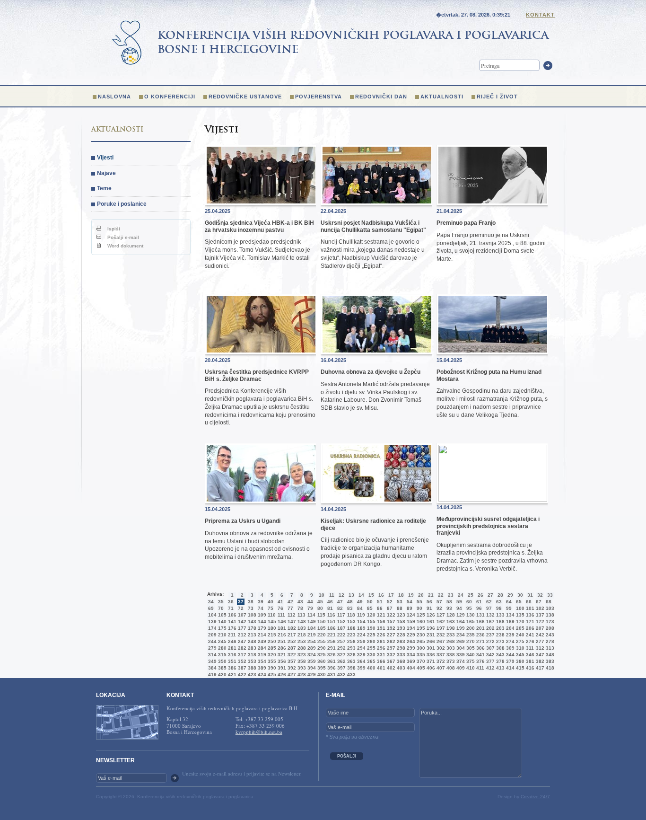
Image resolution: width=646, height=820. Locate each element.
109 (261, 614)
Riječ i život (497, 96)
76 (280, 608)
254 (310, 641)
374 (459, 661)
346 (529, 654)
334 (410, 654)
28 (500, 595)
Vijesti (105, 157)
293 (350, 648)
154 (360, 621)
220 (320, 634)
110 (271, 614)
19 (411, 595)
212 (241, 634)
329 (360, 654)
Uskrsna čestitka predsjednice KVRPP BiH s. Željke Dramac (257, 375)
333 (400, 654)
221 (330, 634)
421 (231, 674)
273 (499, 641)
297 (390, 648)
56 (429, 601)
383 (549, 661)
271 (479, 641)
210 (221, 634)
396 (330, 667)
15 (371, 595)
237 (489, 634)
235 (469, 634)
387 (241, 667)
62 (489, 601)
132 (489, 614)
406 (430, 667)
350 (221, 661)
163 (449, 621)
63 (499, 601)
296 (380, 648)
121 (380, 614)
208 (549, 628)
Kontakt (540, 15)
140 (221, 621)
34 (211, 601)
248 (251, 641)
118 (350, 614)
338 (449, 654)
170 (519, 621)
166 (479, 621)
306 (479, 648)
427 (291, 674)
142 (241, 621)
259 (360, 641)
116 (330, 614)
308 (499, 648)
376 (479, 661)
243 (549, 634)
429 (310, 674)
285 (271, 648)
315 (221, 654)
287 (291, 648)
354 (261, 661)
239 (509, 634)
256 (330, 641)
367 (390, 661)
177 (241, 628)
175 (221, 628)
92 (439, 608)
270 (469, 641)
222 (340, 634)
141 (231, 621)
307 (489, 648)
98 (499, 608)
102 (539, 608)
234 (459, 634)
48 (350, 601)
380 (519, 661)
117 (340, 614)
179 (261, 628)
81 (330, 608)
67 (538, 601)
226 (380, 634)
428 (300, 674)
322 (291, 654)
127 (439, 614)
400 (370, 667)
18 (401, 595)
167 (489, 621)
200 (469, 628)
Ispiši (113, 228)
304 (459, 648)
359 (310, 661)
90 (419, 608)
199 (459, 628)
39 (260, 601)
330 (370, 654)
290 (320, 648)
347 (539, 654)
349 (211, 661)
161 (430, 621)
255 (320, 641)
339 (459, 654)
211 (231, 634)
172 (539, 621)
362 (340, 661)
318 (251, 654)
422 (241, 674)
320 (271, 654)
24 (460, 595)
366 (380, 661)
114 (310, 614)
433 (350, 674)
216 (281, 634)
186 (330, 628)
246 (231, 641)
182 (291, 628)
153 (350, 621)
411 (479, 667)
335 (420, 654)
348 (549, 654)
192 (390, 628)
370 (420, 661)
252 (291, 641)
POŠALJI (346, 756)
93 (449, 608)
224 (360, 634)
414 (509, 667)
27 (490, 595)
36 (231, 601)
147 (291, 621)
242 (539, 634)
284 (261, 648)
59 (459, 601)
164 (459, 621)
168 (499, 621)
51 (380, 601)
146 (281, 621)
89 (409, 608)
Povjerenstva (318, 96)
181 (281, 628)
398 (350, 667)
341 (479, 654)
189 (360, 628)
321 (281, 654)
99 (509, 608)
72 (241, 608)
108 (251, 614)
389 (261, 667)
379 (509, 661)
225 (370, 634)
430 (320, 674)
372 (439, 661)
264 (410, 641)
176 (231, 628)
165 (469, 621)
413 (499, 667)
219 (310, 634)
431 (330, 674)
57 (439, 601)
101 (529, 608)
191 (380, 628)
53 (399, 601)
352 (241, 661)
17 (391, 595)
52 (390, 601)
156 (380, 621)
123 (400, 614)
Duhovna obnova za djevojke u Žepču (370, 372)
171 (529, 621)
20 (421, 595)
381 (529, 661)
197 (439, 628)
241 (529, 634)
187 (340, 628)
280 (221, 648)
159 (410, 621)
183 (300, 628)
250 (271, 641)
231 (430, 634)
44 (310, 601)
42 (290, 601)
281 (231, 648)
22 (441, 595)
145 (271, 621)
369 (410, 661)
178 (251, 628)
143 (251, 621)
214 (261, 634)
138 (549, 614)
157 (390, 621)
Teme (104, 188)
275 (519, 641)
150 (320, 621)
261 (380, 641)
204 (509, 628)
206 (529, 628)
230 (420, 634)
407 (439, 667)
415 (519, 667)
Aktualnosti (441, 96)
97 (489, 608)
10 (321, 595)
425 (271, 674)
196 (430, 628)
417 (539, 667)
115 (320, 614)
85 (370, 608)
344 (509, 654)
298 (400, 648)
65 (519, 601)
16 (381, 595)
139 (211, 621)
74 (260, 608)
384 (211, 667)
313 (549, 648)
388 (251, 667)
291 (330, 648)
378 (499, 661)
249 (261, 641)
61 (479, 601)
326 (330, 654)
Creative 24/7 (535, 796)
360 (320, 661)
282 (241, 648)
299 (410, 648)
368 (400, 661)
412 (489, 667)
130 (469, 614)
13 (351, 595)
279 (211, 648)
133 (499, 614)
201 (479, 628)
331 (380, 654)
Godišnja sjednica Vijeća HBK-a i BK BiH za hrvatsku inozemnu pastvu (259, 226)
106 (231, 614)
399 (360, 667)
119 (360, 614)
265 (420, 641)
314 (211, 654)
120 (370, 614)
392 (291, 667)
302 (439, 648)
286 (281, 648)
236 (479, 634)
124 (410, 614)
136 (529, 614)
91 (429, 608)
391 (281, 667)
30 (520, 595)
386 (231, 667)
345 (519, 654)
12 (341, 595)
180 (271, 628)
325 (320, 654)
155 (370, 621)
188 (350, 628)
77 (290, 608)
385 (221, 667)
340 (469, 654)
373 (449, 661)
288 (300, 648)
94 (459, 608)
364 (360, 661)
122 (390, 614)
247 (241, 641)
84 (360, 608)
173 (549, 621)
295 (370, 648)
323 (300, 654)
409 (459, 667)
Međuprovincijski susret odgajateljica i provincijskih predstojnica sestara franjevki (488, 526)
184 (310, 628)
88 (399, 608)
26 (480, 595)
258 (350, 641)
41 (280, 601)
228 (400, 634)
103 (549, 608)
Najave (106, 173)
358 (300, 661)
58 (449, 601)
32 (540, 595)
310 (519, 648)
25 (470, 595)
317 (241, 654)
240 (519, 634)
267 (439, 641)
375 (469, 661)
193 (400, 628)
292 (340, 648)
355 (271, 661)
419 (211, 674)
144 (261, 621)
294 (360, 648)
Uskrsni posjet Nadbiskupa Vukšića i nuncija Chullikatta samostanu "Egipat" (373, 226)
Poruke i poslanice (122, 204)
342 (489, 654)
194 (410, 628)
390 (271, 667)
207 (539, 628)
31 (530, 595)
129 (459, 614)
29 (510, 595)
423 (251, 674)
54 (409, 601)
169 (509, 621)
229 (410, 634)
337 (439, 654)
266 (430, 641)
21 (431, 595)
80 (320, 608)
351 (231, 661)
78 (300, 608)
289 (310, 648)
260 (370, 641)
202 (489, 628)
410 (469, 667)
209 (211, 634)
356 (281, 661)
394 (310, 667)
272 (489, 641)
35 (221, 601)
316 (231, 654)
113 (300, 614)
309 (509, 648)
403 (400, 667)
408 (449, 667)
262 (390, 641)
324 (310, 654)
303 (449, 648)
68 (548, 601)
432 (340, 674)
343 (499, 654)
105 (221, 614)
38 (250, 601)
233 (449, 634)
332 (390, 654)
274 (509, 641)
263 (400, 641)
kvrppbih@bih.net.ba (259, 731)
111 (281, 614)
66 (529, 601)
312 (539, 648)
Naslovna (114, 96)
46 (330, 601)
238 (499, 634)
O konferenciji (169, 96)
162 (439, 621)
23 (451, 595)
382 (539, 661)
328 (350, 654)
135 (519, 614)
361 (330, 661)
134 (509, 614)
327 (340, 654)
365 (370, 661)
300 (420, 648)
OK (174, 778)
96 (479, 608)
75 (270, 608)
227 (390, 634)
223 (350, 634)
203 (499, 628)
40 (270, 601)
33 (550, 595)
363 (350, 661)
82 (340, 608)
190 (370, 628)
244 (211, 641)
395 (320, 667)
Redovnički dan (381, 96)
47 (340, 601)
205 (519, 628)
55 (419, 601)
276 (529, 641)
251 (281, 641)
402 (390, 667)
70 (221, 608)
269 (459, 641)
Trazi (547, 65)
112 (291, 614)
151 (330, 621)
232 (439, 634)
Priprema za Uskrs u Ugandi (242, 521)
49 (360, 601)
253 (300, 641)
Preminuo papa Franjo (466, 223)
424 (261, 674)
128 (449, 614)
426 (281, 674)
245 (221, 641)
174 (211, 628)
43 (300, 601)
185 (320, 628)
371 (430, 661)
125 (420, 614)
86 (380, 608)
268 (449, 641)
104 (211, 614)
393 (300, 667)
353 (251, 661)
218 (300, 634)
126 (430, 614)
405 (420, 667)
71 (231, 608)
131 (479, 614)
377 (489, 661)
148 (300, 621)
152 (340, 621)
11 (331, 595)
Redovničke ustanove (245, 96)
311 (529, 648)
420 (221, 674)
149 (310, 621)
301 (430, 648)
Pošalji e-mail (122, 237)
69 (211, 608)
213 (251, 634)
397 (340, 667)
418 (549, 667)
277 (539, 641)
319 (261, 654)
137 (539, 614)
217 (291, 634)
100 (519, 608)
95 (469, 608)
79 (310, 608)
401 (380, 667)
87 (390, 608)
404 (410, 667)
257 (340, 641)
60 (469, 601)
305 (469, 648)
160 (420, 621)
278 (549, 641)
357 (291, 661)
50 (370, 601)
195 (420, 628)
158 (400, 621)
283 (251, 648)
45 (320, 601)
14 (361, 595)
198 (449, 628)
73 (250, 608)
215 (271, 634)
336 (430, 654)
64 (509, 601)
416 (529, 667)
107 (241, 614)
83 (350, 608)
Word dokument (124, 245)
